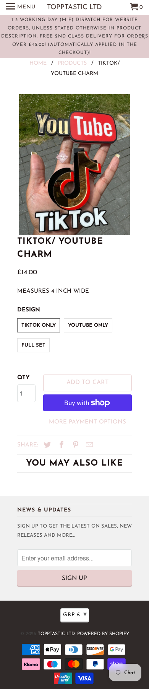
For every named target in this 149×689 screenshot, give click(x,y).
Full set (33, 345)
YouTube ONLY (88, 325)
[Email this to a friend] (88, 445)
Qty (23, 378)
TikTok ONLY (38, 325)
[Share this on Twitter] (46, 445)
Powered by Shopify (103, 634)
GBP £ (75, 614)
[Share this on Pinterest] (74, 445)
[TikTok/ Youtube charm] (74, 164)
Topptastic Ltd (56, 634)
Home (38, 63)
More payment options (87, 422)
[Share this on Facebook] (60, 445)
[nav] (21, 7)
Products (72, 63)
